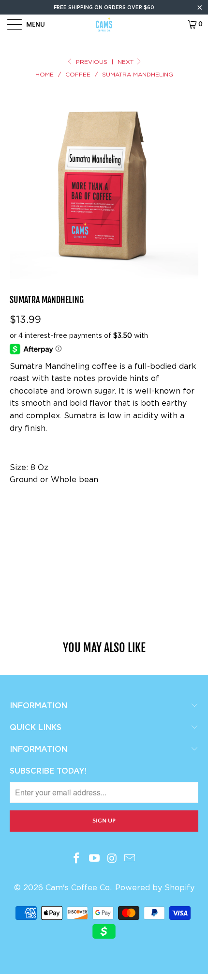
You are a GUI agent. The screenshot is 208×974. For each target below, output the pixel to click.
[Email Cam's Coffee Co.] (130, 858)
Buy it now (104, 581)
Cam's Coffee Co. (78, 887)
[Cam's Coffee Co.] (104, 24)
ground (88, 518)
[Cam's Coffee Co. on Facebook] (77, 858)
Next (126, 61)
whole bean (37, 518)
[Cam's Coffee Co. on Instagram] (112, 858)
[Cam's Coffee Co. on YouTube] (95, 858)
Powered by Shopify (154, 887)
